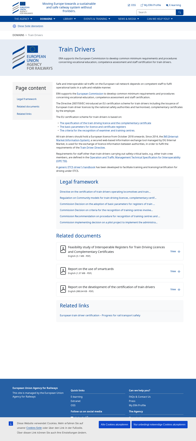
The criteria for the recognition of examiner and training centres (97, 130)
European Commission (90, 93)
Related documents (28, 106)
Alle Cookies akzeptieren (114, 424)
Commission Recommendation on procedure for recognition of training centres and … (110, 216)
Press (132, 401)
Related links (24, 114)
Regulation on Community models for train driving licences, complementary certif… (108, 198)
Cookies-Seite (34, 428)
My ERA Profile (137, 405)
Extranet (76, 401)
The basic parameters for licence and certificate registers (93, 126)
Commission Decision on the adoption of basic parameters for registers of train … (107, 204)
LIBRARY (68, 19)
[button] (14, 26)
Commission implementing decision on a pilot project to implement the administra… (109, 222)
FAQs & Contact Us (140, 396)
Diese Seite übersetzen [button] (30, 26)
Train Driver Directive (92, 147)
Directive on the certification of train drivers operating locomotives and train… (105, 191)
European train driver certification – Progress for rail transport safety (100, 315)
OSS (73, 405)
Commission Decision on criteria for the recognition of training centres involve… (106, 210)
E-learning (77, 396)
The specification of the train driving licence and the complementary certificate (105, 123)
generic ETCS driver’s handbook (76, 167)
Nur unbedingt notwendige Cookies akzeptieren (159, 424)
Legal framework (27, 99)
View (173, 251)
